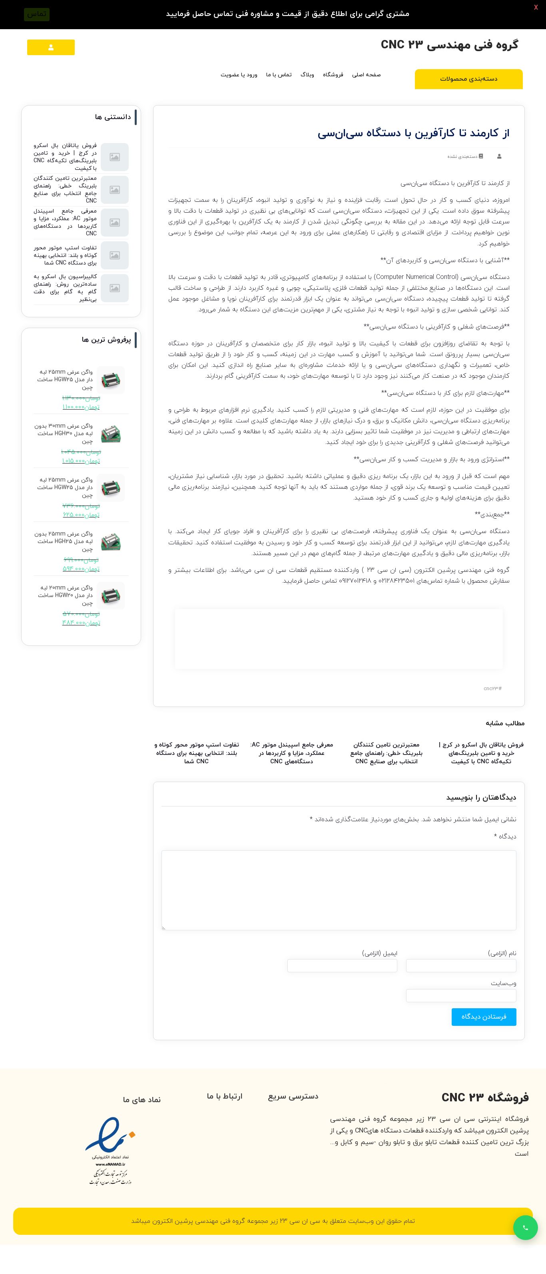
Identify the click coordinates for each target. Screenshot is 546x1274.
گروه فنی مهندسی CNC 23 (450, 45)
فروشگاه (333, 75)
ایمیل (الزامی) (379, 953)
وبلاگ (307, 75)
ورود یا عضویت (239, 75)
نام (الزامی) (502, 953)
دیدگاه (505, 836)
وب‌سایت (503, 983)
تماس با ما (279, 75)
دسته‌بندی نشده (462, 156)
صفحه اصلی (366, 75)
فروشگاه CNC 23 (485, 1098)
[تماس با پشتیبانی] (525, 1227)
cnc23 (491, 689)
